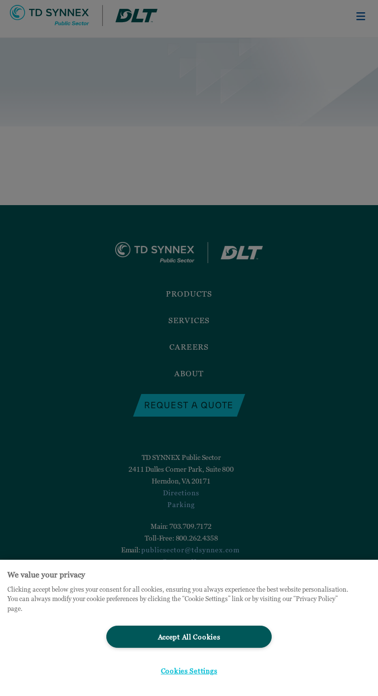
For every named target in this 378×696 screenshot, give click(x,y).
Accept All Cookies (189, 637)
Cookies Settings (189, 670)
